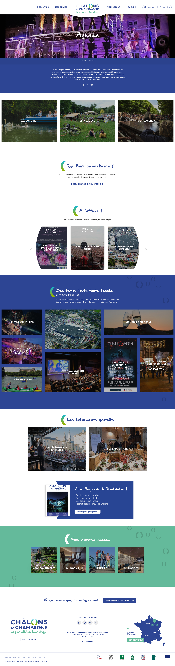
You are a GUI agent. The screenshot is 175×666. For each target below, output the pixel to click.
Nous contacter (29, 639)
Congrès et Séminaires (24, 661)
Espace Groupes (10, 661)
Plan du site (21, 657)
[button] (151, 6)
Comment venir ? (136, 640)
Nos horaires (87, 641)
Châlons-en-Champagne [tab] (131, 634)
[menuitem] (43, 7)
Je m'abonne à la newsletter (120, 600)
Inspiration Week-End (40, 661)
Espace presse (31, 657)
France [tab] (129, 628)
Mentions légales (10, 657)
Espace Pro (41, 657)
